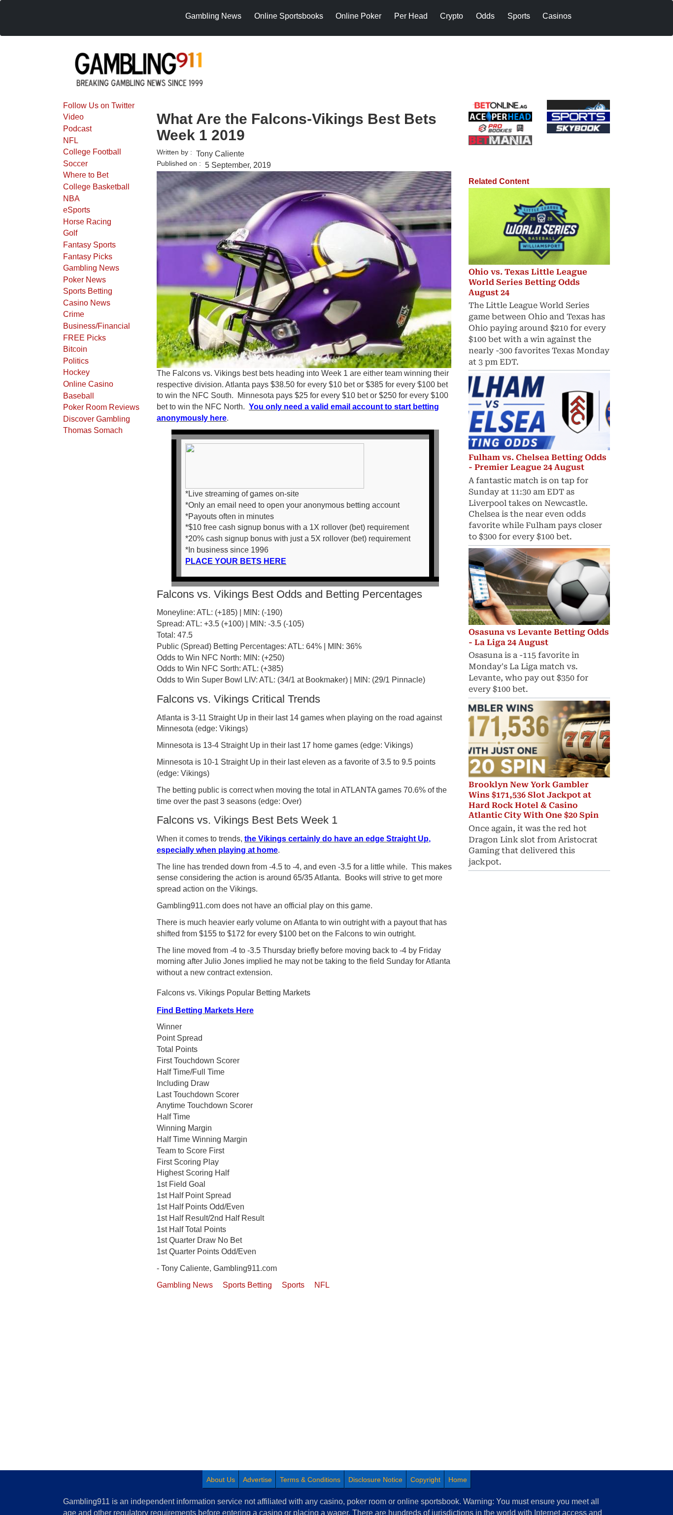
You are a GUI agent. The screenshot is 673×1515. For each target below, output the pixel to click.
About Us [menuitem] (220, 1480)
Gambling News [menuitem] (213, 16)
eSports (76, 210)
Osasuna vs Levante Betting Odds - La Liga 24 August (539, 637)
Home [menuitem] (457, 1480)
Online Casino (88, 384)
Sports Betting (87, 291)
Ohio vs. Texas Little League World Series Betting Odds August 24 (528, 282)
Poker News (84, 280)
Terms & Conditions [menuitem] (310, 1480)
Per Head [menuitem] (411, 16)
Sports (293, 1285)
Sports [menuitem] (518, 16)
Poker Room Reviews (101, 407)
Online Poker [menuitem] (358, 16)
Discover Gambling (96, 419)
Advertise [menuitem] (257, 1480)
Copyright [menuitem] (425, 1480)
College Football (92, 152)
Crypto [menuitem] (451, 16)
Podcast (77, 128)
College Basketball (96, 187)
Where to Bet (85, 175)
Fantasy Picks (87, 256)
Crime (73, 314)
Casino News (86, 303)
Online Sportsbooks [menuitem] (288, 16)
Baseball (78, 396)
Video (73, 117)
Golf (70, 233)
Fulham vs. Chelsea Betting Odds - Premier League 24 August (537, 462)
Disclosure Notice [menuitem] (375, 1480)
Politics (76, 361)
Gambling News (91, 268)
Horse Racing (87, 221)
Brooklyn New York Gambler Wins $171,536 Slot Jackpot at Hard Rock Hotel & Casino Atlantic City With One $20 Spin (534, 800)
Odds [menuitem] (485, 16)
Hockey (76, 372)
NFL (70, 140)
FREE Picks (84, 338)
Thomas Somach (93, 430)
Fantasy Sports (89, 245)
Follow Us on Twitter (99, 105)
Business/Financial (96, 326)
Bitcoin (75, 349)
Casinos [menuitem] (557, 16)
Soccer (75, 163)
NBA (71, 198)
